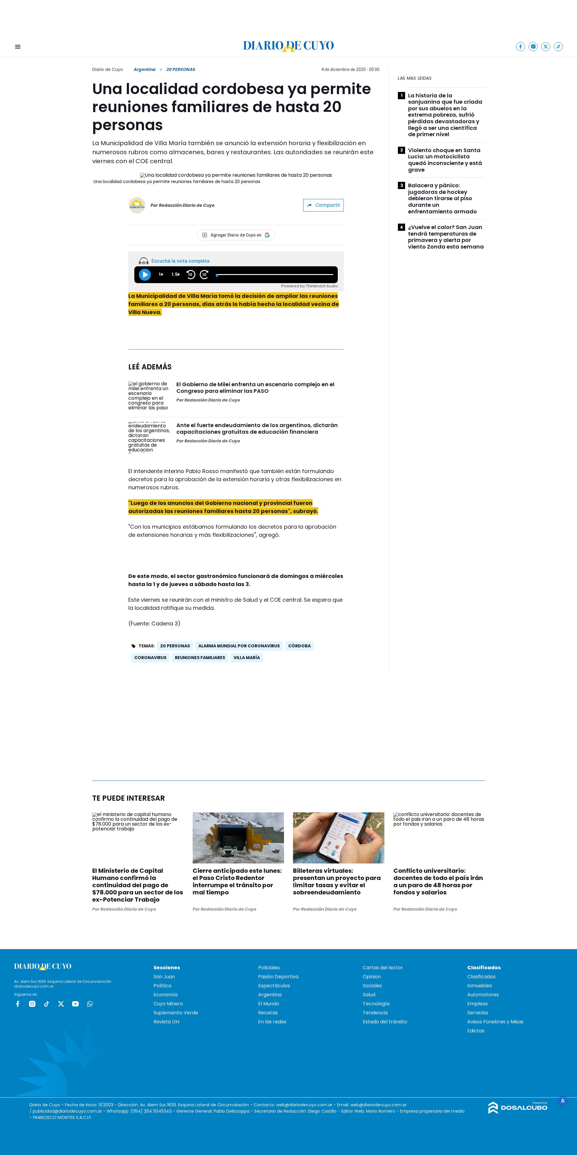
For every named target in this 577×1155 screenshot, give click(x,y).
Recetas (268, 1012)
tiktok (46, 1003)
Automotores (483, 994)
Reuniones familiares (200, 658)
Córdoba (299, 646)
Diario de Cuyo (107, 69)
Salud (369, 994)
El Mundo (268, 1003)
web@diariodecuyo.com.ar (304, 1105)
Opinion (372, 976)
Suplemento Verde (176, 1012)
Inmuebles (479, 985)
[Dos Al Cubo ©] (518, 1112)
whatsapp (89, 1003)
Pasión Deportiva (278, 976)
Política (162, 985)
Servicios (477, 1012)
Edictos (475, 1030)
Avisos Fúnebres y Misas (495, 1021)
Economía (166, 994)
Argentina (145, 69)
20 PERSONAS (175, 646)
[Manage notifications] (563, 1101)
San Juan (164, 976)
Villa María (247, 658)
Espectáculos (274, 985)
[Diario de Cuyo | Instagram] (533, 46)
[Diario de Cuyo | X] (546, 46)
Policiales (269, 967)
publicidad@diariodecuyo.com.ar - (70, 1111)
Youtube (75, 1003)
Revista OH (166, 1021)
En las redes (272, 1021)
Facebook (17, 1003)
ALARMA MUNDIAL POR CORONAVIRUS (239, 646)
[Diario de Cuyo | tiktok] (558, 46)
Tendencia (375, 1012)
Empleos (477, 1003)
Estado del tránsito (385, 1021)
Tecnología (376, 1003)
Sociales (372, 985)
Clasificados (481, 976)
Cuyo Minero (168, 1003)
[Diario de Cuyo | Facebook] (520, 46)
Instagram (32, 1003)
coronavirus (150, 658)
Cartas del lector (383, 967)
